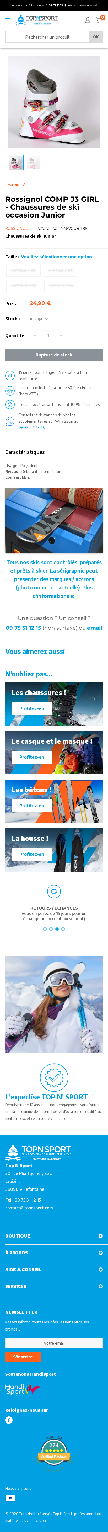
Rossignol (16, 228)
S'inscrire (23, 1356)
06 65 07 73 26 (32, 427)
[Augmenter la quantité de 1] (61, 335)
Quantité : (16, 335)
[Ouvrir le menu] (7, 20)
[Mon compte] (87, 20)
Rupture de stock (54, 355)
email (94, 628)
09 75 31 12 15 (23, 628)
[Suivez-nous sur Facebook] (9, 1420)
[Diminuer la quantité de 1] (35, 335)
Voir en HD (16, 184)
